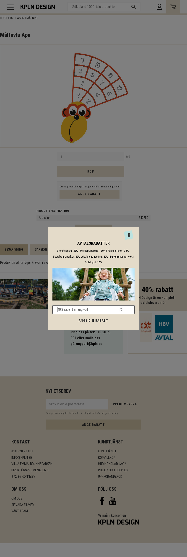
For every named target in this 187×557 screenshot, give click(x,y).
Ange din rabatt (93, 320)
